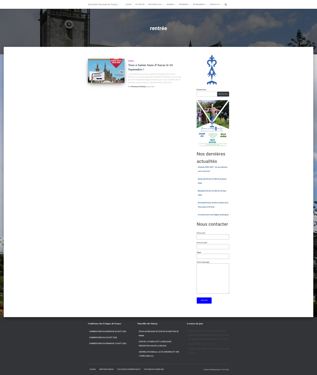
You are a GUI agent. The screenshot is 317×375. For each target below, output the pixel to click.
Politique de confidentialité (128, 369)
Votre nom (201, 233)
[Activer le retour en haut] (312, 370)
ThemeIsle (225, 370)
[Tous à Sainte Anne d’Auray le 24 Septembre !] (106, 71)
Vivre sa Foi (214, 4)
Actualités (139, 4)
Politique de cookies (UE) (154, 369)
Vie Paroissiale (199, 4)
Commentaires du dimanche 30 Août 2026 (107, 331)
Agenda (131, 61)
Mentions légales (106, 369)
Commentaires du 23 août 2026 (103, 338)
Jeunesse (170, 4)
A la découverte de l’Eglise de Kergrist (213, 215)
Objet (199, 252)
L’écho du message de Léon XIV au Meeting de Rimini (159, 333)
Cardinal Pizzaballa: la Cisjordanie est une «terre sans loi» (159, 354)
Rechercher (201, 90)
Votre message (203, 262)
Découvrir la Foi (154, 4)
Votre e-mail (202, 243)
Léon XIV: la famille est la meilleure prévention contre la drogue (155, 344)
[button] (162, 4)
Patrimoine (183, 4)
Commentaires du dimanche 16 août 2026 (107, 343)
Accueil (129, 4)
